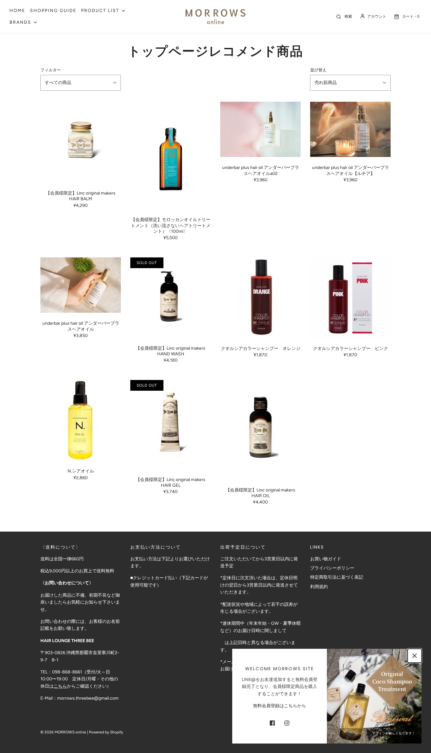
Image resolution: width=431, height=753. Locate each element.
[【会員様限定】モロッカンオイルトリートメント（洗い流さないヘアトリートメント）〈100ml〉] (170, 155)
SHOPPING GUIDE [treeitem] (53, 10)
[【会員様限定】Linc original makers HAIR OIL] (260, 429)
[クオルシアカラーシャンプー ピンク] (350, 297)
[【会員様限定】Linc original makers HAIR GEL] (170, 424)
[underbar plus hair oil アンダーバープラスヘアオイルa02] (260, 129)
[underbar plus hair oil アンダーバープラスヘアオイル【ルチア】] (350, 129)
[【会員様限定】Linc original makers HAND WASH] (170, 297)
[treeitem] (103, 10)
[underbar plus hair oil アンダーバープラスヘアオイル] (80, 285)
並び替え (318, 70)
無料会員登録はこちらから (279, 705)
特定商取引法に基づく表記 (336, 577)
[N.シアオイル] (80, 420)
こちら (60, 686)
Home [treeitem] (17, 10)
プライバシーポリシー (332, 568)
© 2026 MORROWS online (63, 732)
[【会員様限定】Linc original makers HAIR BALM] (80, 142)
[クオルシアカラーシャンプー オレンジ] (260, 297)
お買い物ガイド (325, 559)
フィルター (50, 70)
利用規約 (319, 586)
